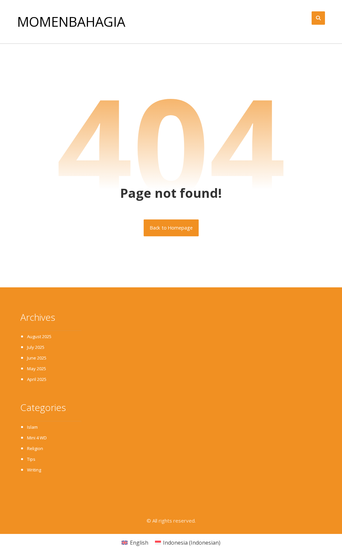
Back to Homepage (171, 228)
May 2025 (36, 369)
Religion (35, 448)
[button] (318, 18)
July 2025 (35, 347)
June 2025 (36, 358)
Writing (34, 470)
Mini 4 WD (37, 438)
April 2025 (36, 379)
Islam (32, 427)
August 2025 (39, 336)
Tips (31, 459)
